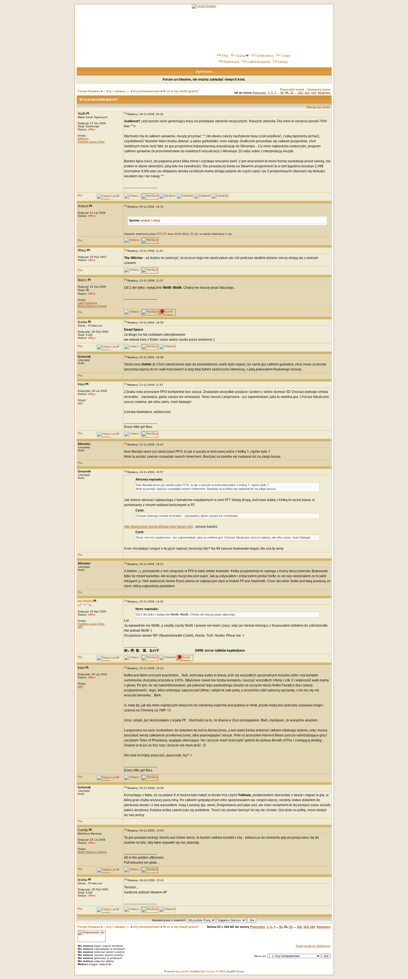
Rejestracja (231, 61)
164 (313, 92)
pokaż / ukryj (150, 220)
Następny (324, 92)
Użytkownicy (265, 55)
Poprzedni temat (292, 89)
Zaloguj (283, 61)
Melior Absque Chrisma (92, 305)
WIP (80, 403)
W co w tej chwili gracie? (181, 91)
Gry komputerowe (146, 91)
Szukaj (240, 55)
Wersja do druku (319, 107)
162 (300, 92)
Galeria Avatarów (258, 61)
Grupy (285, 55)
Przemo (210, 971)
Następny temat (319, 89)
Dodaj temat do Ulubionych (313, 945)
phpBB (184, 971)
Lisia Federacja (87, 302)
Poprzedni (259, 92)
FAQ (225, 55)
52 (292, 92)
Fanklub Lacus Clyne (91, 141)
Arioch (162, 234)
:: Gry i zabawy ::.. (116, 91)
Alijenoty (83, 138)
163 (306, 92)
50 (282, 92)
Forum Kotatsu (89, 91)
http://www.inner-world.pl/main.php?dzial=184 (158, 527)
